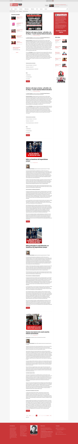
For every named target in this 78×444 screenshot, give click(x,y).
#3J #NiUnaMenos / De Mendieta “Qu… (20, 23)
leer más (17, 52)
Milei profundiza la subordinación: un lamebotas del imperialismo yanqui (37, 246)
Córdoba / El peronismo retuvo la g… (19, 42)
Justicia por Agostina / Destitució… (20, 17)
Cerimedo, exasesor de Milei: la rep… (58, 65)
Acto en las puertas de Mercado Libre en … (60, 4)
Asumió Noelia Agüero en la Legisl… (20, 30)
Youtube (51, 1)
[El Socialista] (61, 15)
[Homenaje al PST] (61, 78)
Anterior (30, 415)
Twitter (50, 1)
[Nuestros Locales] (61, 81)
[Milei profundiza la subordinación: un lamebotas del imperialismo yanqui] (34, 235)
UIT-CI (53, 1)
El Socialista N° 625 (35, 335)
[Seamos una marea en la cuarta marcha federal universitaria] (34, 321)
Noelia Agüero (20, 11)
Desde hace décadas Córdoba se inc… (19, 36)
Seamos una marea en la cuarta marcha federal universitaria (37, 332)
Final (50, 415)
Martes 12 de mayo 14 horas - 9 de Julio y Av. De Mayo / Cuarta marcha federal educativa (39, 33)
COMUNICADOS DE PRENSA (36, 35)
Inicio (27, 415)
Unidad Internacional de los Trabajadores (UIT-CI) (47, 431)
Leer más (28, 81)
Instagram (48, 1)
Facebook (47, 1)
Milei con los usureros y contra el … (58, 59)
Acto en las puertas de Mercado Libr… (58, 40)
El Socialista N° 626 (35, 162)
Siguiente (47, 415)
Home (17, 11)
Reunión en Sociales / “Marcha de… (58, 47)
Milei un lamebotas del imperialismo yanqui (37, 160)
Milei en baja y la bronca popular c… (57, 53)
